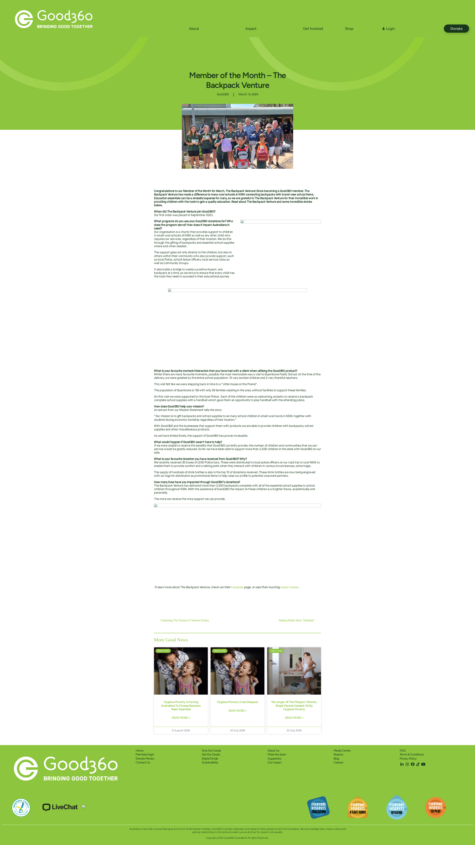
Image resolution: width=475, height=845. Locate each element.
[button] (294, 599)
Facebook (237, 587)
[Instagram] (407, 764)
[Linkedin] (402, 764)
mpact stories (290, 587)
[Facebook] (412, 764)
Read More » (181, 717)
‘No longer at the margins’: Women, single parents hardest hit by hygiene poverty (294, 705)
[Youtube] (423, 764)
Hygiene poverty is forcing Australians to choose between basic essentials (181, 705)
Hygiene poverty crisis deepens (237, 702)
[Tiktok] (418, 764)
